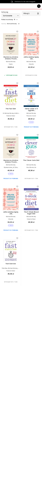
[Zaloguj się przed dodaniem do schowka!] (17, 31)
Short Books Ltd (31, 167)
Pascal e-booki (31, 116)
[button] (10, 15)
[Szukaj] (39, 6)
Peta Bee (4, 268)
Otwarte (31, 64)
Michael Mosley (11, 61)
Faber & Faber (10, 116)
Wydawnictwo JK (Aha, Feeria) (11, 168)
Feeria (11, 64)
